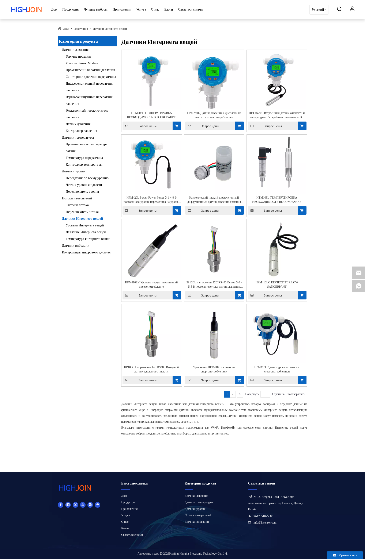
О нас (155, 9)
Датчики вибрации (75, 245)
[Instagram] (90, 505)
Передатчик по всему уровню (87, 178)
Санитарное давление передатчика (91, 77)
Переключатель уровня (82, 191)
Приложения (122, 9)
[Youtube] (83, 505)
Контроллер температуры (84, 164)
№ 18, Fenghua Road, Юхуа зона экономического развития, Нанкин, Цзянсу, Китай (276, 503)
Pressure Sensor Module (82, 63)
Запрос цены (148, 126)
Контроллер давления (81, 131)
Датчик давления (78, 124)
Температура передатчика (84, 158)
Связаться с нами (190, 9)
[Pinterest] (97, 505)
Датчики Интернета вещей (82, 218)
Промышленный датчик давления (90, 70)
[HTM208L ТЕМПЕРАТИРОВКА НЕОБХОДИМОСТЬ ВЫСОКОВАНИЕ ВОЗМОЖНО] (152, 79)
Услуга (141, 9)
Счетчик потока (77, 205)
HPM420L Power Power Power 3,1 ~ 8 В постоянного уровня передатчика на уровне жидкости (151, 200)
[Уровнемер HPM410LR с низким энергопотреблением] (214, 334)
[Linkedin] (68, 505)
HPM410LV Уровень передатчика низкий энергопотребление (151, 284)
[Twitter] (75, 505)
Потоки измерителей (77, 198)
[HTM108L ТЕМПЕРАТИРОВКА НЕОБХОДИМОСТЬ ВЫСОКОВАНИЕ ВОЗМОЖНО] (277, 164)
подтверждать (296, 394)
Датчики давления (75, 49)
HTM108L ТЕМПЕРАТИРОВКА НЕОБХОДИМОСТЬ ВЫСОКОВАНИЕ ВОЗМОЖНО (276, 200)
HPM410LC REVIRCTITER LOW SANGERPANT (277, 284)
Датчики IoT (193, 528)
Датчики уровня (73, 171)
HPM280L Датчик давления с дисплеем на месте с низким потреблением (214, 115)
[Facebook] (60, 505)
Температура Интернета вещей (88, 239)
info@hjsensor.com (264, 522)
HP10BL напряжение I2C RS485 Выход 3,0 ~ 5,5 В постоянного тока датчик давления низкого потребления (214, 285)
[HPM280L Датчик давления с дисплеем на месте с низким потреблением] (214, 82)
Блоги (168, 9)
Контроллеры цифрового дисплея (86, 252)
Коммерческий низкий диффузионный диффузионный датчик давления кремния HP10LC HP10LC (214, 200)
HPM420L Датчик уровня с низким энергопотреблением (276, 369)
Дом (54, 9)
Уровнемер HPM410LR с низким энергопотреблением (214, 369)
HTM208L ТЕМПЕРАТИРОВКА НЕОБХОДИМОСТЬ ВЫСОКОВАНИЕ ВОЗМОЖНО (151, 115)
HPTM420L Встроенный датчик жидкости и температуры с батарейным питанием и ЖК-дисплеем (276, 115)
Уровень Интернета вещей (85, 225)
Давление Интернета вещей (86, 232)
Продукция (70, 9)
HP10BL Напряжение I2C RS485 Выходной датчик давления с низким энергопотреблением (151, 370)
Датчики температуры (78, 137)
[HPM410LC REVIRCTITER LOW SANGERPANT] (277, 250)
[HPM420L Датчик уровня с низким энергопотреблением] (277, 334)
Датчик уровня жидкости (84, 185)
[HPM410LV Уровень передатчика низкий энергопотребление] (152, 251)
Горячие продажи (78, 56)
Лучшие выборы (96, 9)
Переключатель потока (82, 212)
